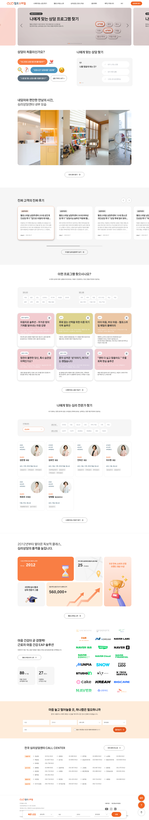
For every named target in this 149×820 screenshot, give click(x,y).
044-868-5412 (120, 779)
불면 (25, 302)
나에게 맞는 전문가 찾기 (73, 520)
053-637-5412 (73, 784)
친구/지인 (101, 297)
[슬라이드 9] (78, 43)
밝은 (97, 431)
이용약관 (107, 803)
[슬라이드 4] (71, 43)
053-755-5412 (49, 784)
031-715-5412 (49, 771)
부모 (108, 425)
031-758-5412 (49, 763)
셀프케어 (94, 3)
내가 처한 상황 (112, 72)
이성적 (72, 431)
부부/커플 (93, 425)
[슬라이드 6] (74, 43)
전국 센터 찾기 (73, 174)
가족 (81, 297)
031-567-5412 (73, 767)
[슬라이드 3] (70, 43)
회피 (43, 302)
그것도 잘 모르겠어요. (114, 79)
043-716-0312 (97, 779)
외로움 (60, 297)
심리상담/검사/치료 (77, 3)
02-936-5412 (120, 756)
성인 (85, 425)
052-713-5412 (97, 784)
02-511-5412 (49, 756)
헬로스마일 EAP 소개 (28, 657)
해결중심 (89, 431)
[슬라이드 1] (67, 43)
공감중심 (80, 431)
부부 (87, 297)
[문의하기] (141, 805)
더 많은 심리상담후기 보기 (73, 252)
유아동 (64, 425)
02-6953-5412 (73, 759)
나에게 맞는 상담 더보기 (73, 390)
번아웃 (67, 297)
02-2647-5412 (49, 759)
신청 (116, 814)
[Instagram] (111, 809)
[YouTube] (106, 809)
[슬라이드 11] (81, 43)
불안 (31, 297)
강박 (31, 302)
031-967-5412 (97, 767)
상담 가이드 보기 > (59, 78)
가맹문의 (126, 816)
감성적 (64, 431)
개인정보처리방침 (115, 803)
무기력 (52, 297)
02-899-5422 (49, 767)
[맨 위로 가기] (141, 812)
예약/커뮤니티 (109, 3)
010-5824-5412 (97, 759)
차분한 (104, 431)
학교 (109, 297)
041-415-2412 (73, 779)
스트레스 (44, 297)
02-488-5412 (73, 756)
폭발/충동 (51, 302)
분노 (37, 297)
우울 (25, 297)
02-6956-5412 (97, 756)
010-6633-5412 (121, 759)
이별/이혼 (92, 302)
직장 (115, 297)
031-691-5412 (49, 775)
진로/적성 (102, 302)
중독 (37, 302)
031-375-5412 (120, 767)
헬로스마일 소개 (59, 3)
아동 (71, 425)
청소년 (78, 425)
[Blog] (115, 809)
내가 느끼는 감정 (113, 64)
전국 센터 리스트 (113, 748)
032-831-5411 (120, 771)
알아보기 (118, 729)
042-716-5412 (49, 779)
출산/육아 (83, 302)
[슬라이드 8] (77, 43)
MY (122, 3)
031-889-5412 (97, 771)
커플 (93, 297)
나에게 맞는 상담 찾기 (40, 3)
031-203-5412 (73, 771)
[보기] (98, 729)
